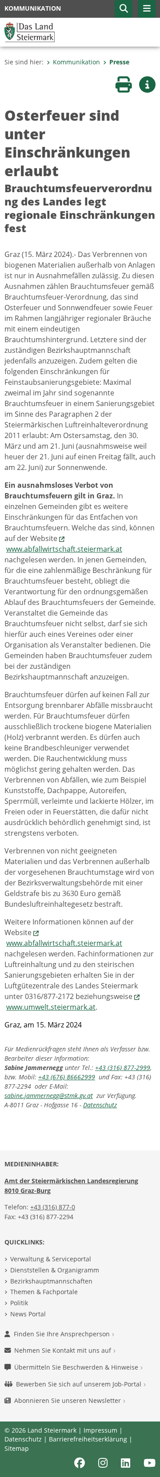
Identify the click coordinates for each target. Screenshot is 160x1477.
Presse (119, 62)
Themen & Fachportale (44, 1291)
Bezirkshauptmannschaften (51, 1281)
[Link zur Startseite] (29, 31)
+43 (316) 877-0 (52, 1207)
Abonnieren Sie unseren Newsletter (68, 1400)
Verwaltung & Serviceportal (50, 1259)
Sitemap (16, 1448)
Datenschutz (100, 1105)
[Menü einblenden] (147, 9)
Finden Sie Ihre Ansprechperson (63, 1334)
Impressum (100, 1430)
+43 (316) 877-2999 (122, 1067)
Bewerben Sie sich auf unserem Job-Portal (79, 1384)
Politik (19, 1303)
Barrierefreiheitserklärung (88, 1439)
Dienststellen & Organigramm (54, 1270)
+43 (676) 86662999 (66, 1077)
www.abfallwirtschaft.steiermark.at (64, 549)
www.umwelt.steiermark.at (51, 1007)
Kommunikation (76, 62)
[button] (123, 9)
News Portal (28, 1314)
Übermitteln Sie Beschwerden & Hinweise (77, 1367)
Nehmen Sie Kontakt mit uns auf (63, 1350)
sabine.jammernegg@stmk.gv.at (48, 1095)
